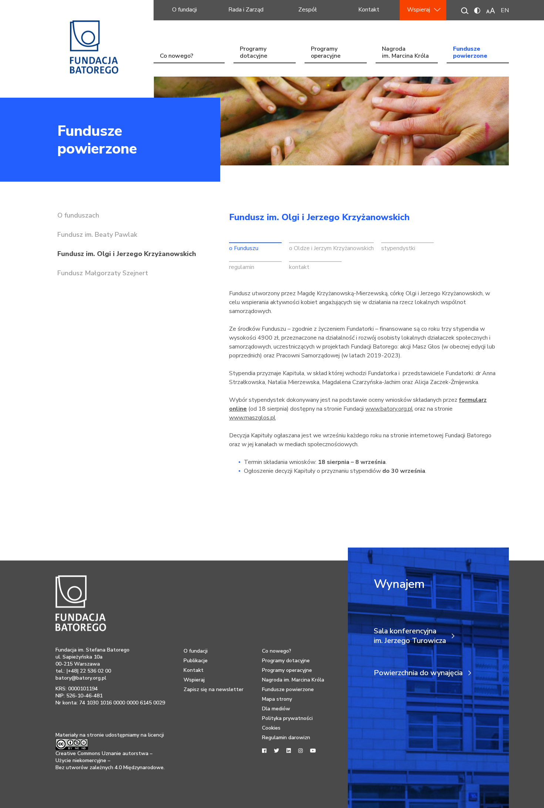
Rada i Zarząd (245, 10)
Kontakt (368, 10)
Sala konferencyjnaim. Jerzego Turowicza (410, 636)
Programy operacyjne (325, 53)
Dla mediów (276, 708)
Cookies (271, 727)
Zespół (307, 10)
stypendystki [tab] (398, 248)
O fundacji (184, 10)
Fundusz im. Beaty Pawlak (97, 234)
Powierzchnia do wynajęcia (418, 673)
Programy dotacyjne (253, 53)
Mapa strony (277, 699)
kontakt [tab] (299, 267)
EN (505, 10)
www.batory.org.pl (389, 409)
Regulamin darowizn (286, 737)
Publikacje (196, 660)
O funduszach (78, 215)
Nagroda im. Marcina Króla (405, 53)
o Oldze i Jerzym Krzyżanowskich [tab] (331, 248)
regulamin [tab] (241, 267)
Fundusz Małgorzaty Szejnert (102, 273)
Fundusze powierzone (470, 53)
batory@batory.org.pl (81, 677)
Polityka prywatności (287, 718)
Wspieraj (418, 10)
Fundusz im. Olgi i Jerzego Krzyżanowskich (126, 253)
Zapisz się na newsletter (214, 689)
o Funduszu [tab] (243, 248)
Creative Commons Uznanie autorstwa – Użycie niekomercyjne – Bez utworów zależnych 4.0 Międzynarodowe (110, 760)
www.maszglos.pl (252, 418)
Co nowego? (176, 56)
